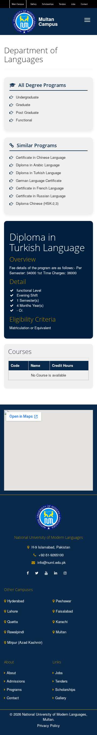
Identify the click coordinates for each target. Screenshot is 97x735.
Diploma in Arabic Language (38, 165)
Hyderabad (15, 601)
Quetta (12, 621)
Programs (14, 689)
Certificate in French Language (40, 188)
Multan (61, 632)
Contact (84, 4)
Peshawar (63, 601)
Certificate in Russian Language (40, 196)
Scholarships (48, 4)
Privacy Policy (48, 725)
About (11, 672)
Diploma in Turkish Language (38, 172)
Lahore (12, 611)
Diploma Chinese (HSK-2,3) (37, 203)
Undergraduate (27, 97)
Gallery (33, 4)
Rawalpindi (15, 632)
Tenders (62, 4)
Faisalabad (64, 611)
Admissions (16, 681)
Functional (24, 120)
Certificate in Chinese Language (40, 157)
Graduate (23, 104)
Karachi (62, 621)
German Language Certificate (38, 180)
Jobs (73, 4)
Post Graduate (27, 112)
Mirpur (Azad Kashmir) (24, 642)
